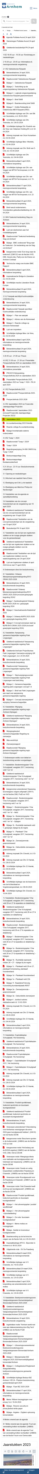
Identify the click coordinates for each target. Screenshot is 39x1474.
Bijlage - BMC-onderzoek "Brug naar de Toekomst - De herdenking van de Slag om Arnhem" (19, 245)
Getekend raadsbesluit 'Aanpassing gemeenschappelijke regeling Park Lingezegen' (18, 644)
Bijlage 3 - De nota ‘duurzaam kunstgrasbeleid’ (16, 1218)
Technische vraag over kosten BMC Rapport (18, 265)
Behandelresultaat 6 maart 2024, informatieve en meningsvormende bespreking (17, 1255)
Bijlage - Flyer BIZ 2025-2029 (17, 1387)
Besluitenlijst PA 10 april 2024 (17, 528)
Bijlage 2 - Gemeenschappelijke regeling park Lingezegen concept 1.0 (17, 685)
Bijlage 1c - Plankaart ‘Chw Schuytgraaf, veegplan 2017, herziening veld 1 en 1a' (18, 834)
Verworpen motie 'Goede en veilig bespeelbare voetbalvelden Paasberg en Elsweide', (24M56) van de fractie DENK (18, 1170)
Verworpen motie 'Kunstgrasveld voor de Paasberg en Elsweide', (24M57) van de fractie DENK (19, 1179)
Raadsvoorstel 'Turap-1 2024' (17, 442)
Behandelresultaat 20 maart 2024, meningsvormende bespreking (17, 1270)
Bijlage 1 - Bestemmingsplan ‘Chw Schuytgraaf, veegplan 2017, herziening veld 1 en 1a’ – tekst (18, 809)
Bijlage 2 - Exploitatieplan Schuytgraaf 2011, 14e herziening (19, 1068)
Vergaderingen (11, 30)
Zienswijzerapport (13, 744)
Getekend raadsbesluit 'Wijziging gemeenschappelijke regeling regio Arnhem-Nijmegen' (17, 718)
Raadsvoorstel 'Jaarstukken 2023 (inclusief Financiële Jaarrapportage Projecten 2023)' (17, 413)
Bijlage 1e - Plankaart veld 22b (18, 979)
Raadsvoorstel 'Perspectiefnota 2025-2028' (19, 394)
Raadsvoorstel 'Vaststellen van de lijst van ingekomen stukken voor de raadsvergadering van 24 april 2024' (19, 556)
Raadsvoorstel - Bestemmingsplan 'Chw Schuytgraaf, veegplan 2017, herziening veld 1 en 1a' (18, 800)
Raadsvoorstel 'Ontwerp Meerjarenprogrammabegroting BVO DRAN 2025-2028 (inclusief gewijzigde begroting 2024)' (18, 593)
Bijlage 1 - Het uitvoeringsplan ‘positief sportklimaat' (19, 1206)
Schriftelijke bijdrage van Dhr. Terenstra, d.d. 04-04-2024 (16, 156)
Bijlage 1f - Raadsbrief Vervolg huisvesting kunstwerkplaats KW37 (16, 984)
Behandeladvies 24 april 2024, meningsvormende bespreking (16, 74)
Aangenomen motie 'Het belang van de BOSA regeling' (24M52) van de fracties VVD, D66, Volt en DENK (19, 1150)
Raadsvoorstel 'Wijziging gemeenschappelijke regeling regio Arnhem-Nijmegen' (16, 750)
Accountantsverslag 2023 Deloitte (19, 423)
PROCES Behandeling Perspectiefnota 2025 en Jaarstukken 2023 (19, 374)
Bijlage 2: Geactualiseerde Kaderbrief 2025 (19, 611)
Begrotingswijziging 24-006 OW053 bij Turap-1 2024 (19, 450)
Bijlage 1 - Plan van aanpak (17, 315)
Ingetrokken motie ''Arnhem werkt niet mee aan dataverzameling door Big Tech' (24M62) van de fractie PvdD (19, 1327)
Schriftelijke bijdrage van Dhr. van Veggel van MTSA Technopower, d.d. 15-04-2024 (18, 179)
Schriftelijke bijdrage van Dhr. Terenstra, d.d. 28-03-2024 (16, 121)
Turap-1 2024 (11, 445)
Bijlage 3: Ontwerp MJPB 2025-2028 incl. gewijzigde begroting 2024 (19, 618)
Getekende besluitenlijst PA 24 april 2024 (18, 49)
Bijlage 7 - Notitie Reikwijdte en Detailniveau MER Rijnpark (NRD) (17, 108)
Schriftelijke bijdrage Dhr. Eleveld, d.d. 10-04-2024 (19, 892)
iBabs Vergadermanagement (14, 1470)
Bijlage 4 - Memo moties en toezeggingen (15, 1225)
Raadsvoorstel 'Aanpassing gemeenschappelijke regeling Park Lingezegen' (16, 668)
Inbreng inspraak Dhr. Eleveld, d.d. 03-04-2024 (19, 855)
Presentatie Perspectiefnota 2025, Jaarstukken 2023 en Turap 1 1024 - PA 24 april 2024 (19, 382)
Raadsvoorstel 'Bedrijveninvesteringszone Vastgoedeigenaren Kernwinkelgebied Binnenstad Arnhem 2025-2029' (17, 1337)
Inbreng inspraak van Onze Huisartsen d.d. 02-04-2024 (19, 136)
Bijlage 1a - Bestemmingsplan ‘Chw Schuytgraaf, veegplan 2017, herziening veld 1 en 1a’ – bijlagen (18, 818)
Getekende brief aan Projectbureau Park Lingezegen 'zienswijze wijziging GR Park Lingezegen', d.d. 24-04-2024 (19, 653)
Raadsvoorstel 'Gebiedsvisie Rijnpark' (21, 79)
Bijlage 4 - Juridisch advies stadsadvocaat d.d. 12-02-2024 (15, 1001)
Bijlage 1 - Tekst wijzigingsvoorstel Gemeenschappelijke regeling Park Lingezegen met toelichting (18, 677)
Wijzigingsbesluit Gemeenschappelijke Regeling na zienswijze (16, 733)
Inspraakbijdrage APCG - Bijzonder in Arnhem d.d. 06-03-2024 (19, 1244)
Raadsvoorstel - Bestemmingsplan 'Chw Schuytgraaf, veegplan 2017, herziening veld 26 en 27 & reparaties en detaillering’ (18, 929)
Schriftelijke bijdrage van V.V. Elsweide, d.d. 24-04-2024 (16, 1292)
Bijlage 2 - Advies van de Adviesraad (20, 319)
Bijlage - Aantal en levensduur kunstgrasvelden (16, 1231)
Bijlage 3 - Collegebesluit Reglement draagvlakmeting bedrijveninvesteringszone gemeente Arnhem (19, 1370)
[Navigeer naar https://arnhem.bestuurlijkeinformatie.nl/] (12, 8)
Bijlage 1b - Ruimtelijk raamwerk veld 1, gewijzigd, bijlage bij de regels (19, 826)
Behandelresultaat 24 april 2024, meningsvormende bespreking (17, 202)
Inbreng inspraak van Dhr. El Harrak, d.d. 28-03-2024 (18, 861)
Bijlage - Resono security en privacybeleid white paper (15, 1407)
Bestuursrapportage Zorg (16, 456)
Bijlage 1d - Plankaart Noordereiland (20, 975)
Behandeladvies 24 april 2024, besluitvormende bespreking (16, 584)
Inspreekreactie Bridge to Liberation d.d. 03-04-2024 (18, 277)
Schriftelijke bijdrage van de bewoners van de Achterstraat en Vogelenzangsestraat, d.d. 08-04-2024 (19, 884)
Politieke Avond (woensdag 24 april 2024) (26, 30)
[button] (34, 21)
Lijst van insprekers (13, 329)
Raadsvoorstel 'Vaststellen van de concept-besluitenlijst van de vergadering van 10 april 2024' (18, 521)
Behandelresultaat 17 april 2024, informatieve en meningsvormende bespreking (17, 1393)
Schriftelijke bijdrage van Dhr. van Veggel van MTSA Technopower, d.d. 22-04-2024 (18, 194)
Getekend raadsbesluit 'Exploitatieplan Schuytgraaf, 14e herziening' (19, 1043)
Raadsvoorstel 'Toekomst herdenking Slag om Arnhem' (19, 237)
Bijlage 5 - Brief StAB (14, 99)
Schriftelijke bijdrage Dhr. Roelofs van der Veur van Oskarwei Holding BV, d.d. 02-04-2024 (19, 129)
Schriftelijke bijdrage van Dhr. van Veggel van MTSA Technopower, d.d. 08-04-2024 (18, 170)
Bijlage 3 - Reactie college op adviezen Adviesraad (16, 324)
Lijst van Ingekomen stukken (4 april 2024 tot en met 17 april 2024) (18, 564)
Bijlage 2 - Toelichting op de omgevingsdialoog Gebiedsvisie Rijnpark (18, 88)
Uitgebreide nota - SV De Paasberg (20, 1249)
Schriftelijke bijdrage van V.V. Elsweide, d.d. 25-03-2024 (16, 1276)
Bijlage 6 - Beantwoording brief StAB (20, 103)
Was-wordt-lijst (12, 740)
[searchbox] (16, 21)
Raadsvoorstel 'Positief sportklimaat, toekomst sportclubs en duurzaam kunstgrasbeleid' (18, 1198)
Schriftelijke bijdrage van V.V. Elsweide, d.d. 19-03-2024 (16, 1263)
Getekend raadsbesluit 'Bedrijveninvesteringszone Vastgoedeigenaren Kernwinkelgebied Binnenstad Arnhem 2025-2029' (17, 1310)
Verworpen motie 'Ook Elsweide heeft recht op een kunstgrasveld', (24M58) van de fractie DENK (19, 1189)
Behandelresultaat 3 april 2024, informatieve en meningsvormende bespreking (17, 342)
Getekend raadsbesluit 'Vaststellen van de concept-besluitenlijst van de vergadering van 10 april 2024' (18, 512)
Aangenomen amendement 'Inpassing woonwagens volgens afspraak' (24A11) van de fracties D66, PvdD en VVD (19, 791)
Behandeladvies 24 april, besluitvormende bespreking (14, 1122)
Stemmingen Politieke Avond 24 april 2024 (19, 42)
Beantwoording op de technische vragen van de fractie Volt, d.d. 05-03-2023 (19, 1238)
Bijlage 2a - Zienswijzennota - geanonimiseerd (16, 842)
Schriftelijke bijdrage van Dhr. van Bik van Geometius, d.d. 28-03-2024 (19, 115)
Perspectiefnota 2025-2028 (16, 399)
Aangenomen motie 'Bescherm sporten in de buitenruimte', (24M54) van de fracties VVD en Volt (19, 1141)
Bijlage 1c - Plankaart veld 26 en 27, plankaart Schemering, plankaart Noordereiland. (18, 969)
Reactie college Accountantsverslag (20, 427)
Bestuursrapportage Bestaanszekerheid (12, 461)
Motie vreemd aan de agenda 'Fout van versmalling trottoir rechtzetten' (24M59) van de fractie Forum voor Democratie (19, 1432)
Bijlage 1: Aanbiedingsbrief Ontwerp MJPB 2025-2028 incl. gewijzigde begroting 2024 (18, 603)
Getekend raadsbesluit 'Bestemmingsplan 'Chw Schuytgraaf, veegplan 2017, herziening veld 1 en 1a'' (18, 776)
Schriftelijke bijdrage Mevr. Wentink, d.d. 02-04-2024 (18, 143)
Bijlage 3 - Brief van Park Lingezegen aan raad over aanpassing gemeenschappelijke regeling (19, 693)
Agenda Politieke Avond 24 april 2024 (20, 37)
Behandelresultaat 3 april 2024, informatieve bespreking (17, 162)
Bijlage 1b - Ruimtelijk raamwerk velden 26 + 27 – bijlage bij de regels (17, 961)
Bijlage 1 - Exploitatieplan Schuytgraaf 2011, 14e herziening (19, 1062)
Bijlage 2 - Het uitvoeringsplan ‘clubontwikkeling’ (16, 1212)
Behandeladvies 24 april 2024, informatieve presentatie (16, 368)
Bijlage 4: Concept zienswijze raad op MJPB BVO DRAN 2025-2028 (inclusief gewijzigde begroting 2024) (19, 625)
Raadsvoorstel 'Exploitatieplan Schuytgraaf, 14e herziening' (16, 1055)
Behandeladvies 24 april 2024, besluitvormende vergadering (16, 1319)
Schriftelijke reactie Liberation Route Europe (18, 284)
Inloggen (31, 1470)
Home (4, 30)
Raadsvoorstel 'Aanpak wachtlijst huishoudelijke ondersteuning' (17, 310)
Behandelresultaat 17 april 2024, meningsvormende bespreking (17, 187)
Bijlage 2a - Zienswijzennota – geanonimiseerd (16, 991)
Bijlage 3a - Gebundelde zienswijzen (20, 996)
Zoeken (4, 17)
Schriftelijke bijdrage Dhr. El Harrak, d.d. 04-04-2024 (18, 867)
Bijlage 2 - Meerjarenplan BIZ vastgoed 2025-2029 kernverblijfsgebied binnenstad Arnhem (18, 1359)
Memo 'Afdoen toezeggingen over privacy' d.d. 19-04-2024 (17, 1401)
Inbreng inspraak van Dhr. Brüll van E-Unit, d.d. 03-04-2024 (19, 149)
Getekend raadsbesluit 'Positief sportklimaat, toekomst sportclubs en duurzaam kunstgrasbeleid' (17, 1114)
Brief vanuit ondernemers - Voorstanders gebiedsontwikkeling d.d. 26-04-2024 (19, 210)
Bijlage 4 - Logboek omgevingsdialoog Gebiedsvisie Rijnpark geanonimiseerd (19, 94)
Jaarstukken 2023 (13, 419)
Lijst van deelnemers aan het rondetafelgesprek (16, 231)
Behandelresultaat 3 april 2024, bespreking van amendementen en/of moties (17, 1284)
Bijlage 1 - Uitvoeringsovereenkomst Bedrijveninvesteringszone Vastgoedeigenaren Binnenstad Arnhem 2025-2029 (18, 1349)
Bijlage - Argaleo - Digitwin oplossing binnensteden (19, 1413)
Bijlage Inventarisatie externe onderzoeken (16, 432)
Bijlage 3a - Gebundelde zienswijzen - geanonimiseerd (19, 848)
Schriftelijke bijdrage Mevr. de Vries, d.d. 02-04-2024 (18, 334)
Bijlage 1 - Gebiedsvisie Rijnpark (19, 83)
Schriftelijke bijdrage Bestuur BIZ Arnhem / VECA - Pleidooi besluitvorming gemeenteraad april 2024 (18, 1380)
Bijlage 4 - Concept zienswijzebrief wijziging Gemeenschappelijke (18, 701)
